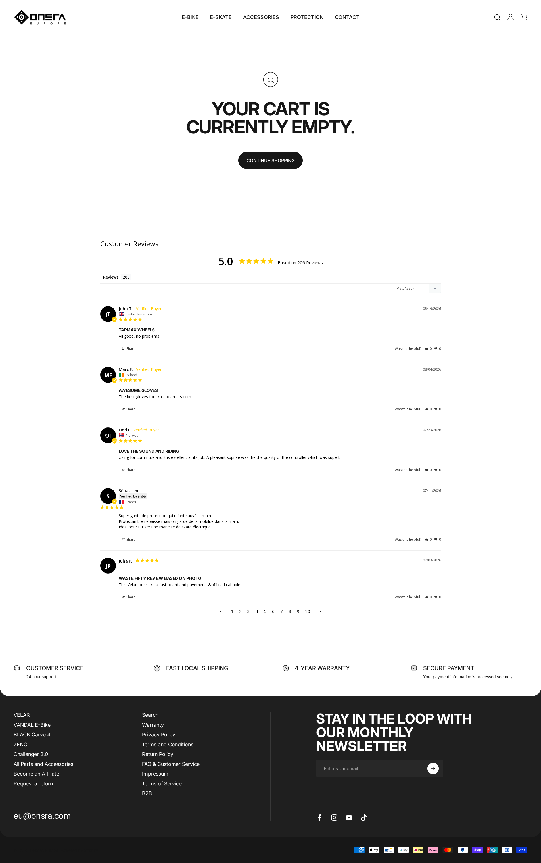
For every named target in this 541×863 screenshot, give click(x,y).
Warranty (153, 725)
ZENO (21, 744)
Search (150, 715)
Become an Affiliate (36, 774)
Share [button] (130, 348)
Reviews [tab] (110, 277)
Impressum (155, 774)
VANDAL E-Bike (32, 725)
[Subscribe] (433, 768)
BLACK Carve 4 (32, 734)
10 (307, 611)
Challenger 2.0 (31, 754)
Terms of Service (162, 784)
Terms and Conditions (167, 744)
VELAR (22, 715)
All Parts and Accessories (43, 764)
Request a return (33, 784)
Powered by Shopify (79, 850)
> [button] (320, 611)
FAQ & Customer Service (171, 764)
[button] (428, 348)
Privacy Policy (158, 734)
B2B (147, 793)
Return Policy (157, 754)
